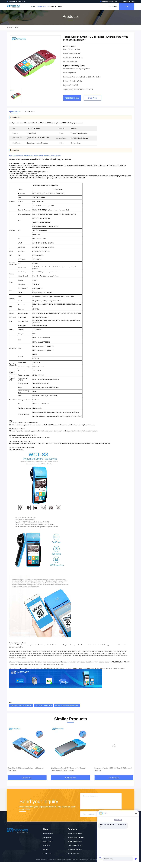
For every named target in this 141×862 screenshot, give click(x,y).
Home (33, 6)
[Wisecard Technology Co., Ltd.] (13, 6)
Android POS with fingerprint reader (67, 705)
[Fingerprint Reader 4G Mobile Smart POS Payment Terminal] (70, 746)
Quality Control (47, 841)
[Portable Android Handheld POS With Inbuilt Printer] (113, 746)
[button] (10, 750)
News (60, 6)
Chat (126, 6)
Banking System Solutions (76, 837)
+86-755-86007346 (128, 1)
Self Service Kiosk (73, 853)
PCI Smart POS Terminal (44, 705)
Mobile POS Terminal (75, 841)
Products (40, 6)
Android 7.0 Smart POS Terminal (21, 705)
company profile (48, 833)
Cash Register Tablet (74, 845)
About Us (51, 6)
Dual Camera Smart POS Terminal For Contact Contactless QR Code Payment (25, 769)
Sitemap (45, 849)
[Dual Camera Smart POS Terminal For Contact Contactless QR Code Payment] (27, 746)
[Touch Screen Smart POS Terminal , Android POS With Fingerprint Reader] (35, 60)
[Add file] (100, 858)
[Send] (135, 858)
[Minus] (136, 813)
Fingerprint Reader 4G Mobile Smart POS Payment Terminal (69, 769)
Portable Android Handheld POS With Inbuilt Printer (113, 768)
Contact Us (46, 845)
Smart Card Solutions (75, 833)
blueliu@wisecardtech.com (109, 1)
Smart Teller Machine (75, 849)
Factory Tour (47, 837)
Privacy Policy (47, 853)
